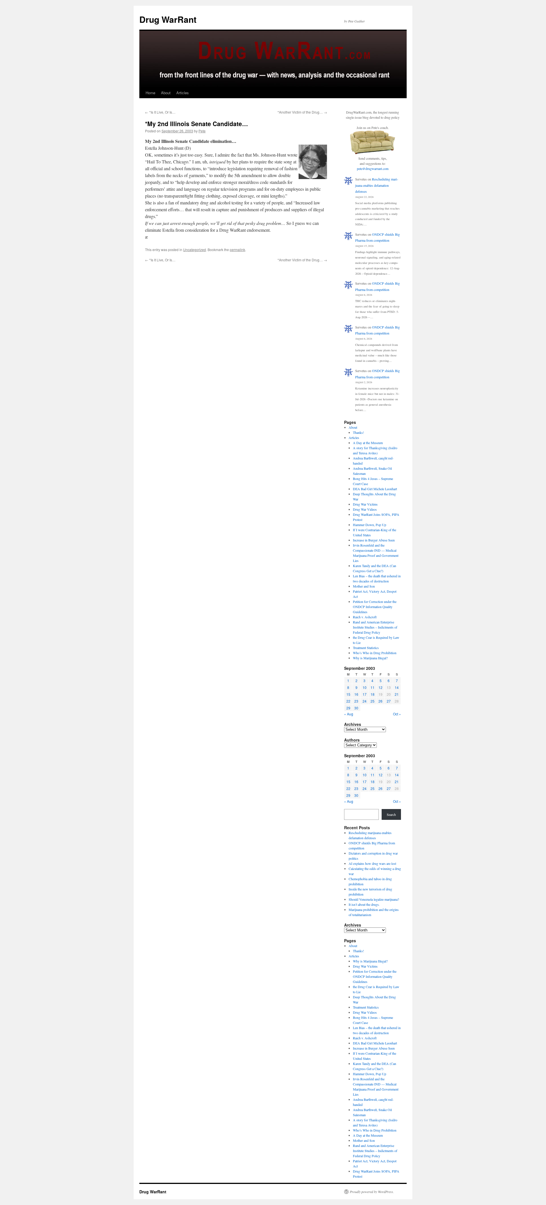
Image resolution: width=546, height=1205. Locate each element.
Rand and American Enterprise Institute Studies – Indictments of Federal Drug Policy (375, 627)
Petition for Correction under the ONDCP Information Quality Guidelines (374, 606)
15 (348, 694)
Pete (202, 130)
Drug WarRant (168, 19)
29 (348, 707)
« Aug (348, 713)
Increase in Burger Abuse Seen (374, 540)
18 (373, 694)
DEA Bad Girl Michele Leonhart (375, 488)
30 (356, 707)
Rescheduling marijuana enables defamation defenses (376, 185)
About (166, 92)
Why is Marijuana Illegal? (370, 658)
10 (365, 687)
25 (373, 701)
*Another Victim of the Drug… (302, 112)
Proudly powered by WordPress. (372, 1191)
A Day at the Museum (368, 442)
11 (373, 687)
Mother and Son (364, 586)
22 (348, 701)
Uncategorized (194, 249)
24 (365, 701)
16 (356, 694)
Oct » (397, 713)
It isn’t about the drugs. (364, 904)
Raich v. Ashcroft (365, 617)
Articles (182, 92)
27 (389, 701)
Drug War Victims (365, 504)
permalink (237, 249)
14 (397, 687)
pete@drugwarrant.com (372, 168)
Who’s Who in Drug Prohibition (374, 652)
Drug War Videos (365, 509)
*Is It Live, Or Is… (160, 112)
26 (380, 701)
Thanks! (358, 432)
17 (365, 694)
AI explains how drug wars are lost (372, 863)
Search (391, 814)
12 (380, 687)
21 (397, 694)
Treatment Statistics (366, 647)
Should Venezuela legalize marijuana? (374, 899)
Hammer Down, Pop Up (369, 524)
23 (356, 701)
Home (150, 92)
